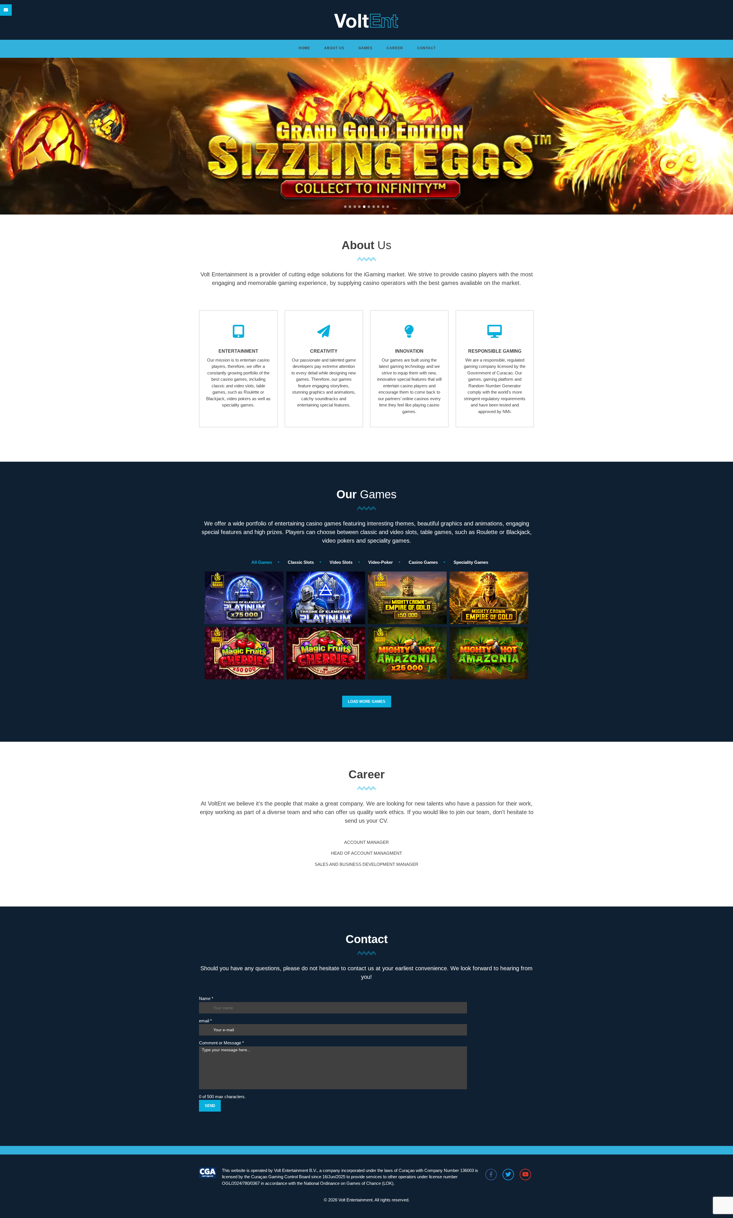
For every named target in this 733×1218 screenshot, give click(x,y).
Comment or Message (221, 1042)
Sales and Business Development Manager (366, 864)
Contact (426, 48)
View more (244, 620)
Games (365, 48)
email (205, 1020)
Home (304, 48)
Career (395, 48)
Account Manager (366, 842)
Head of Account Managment (366, 853)
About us (334, 48)
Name (206, 998)
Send (210, 1106)
